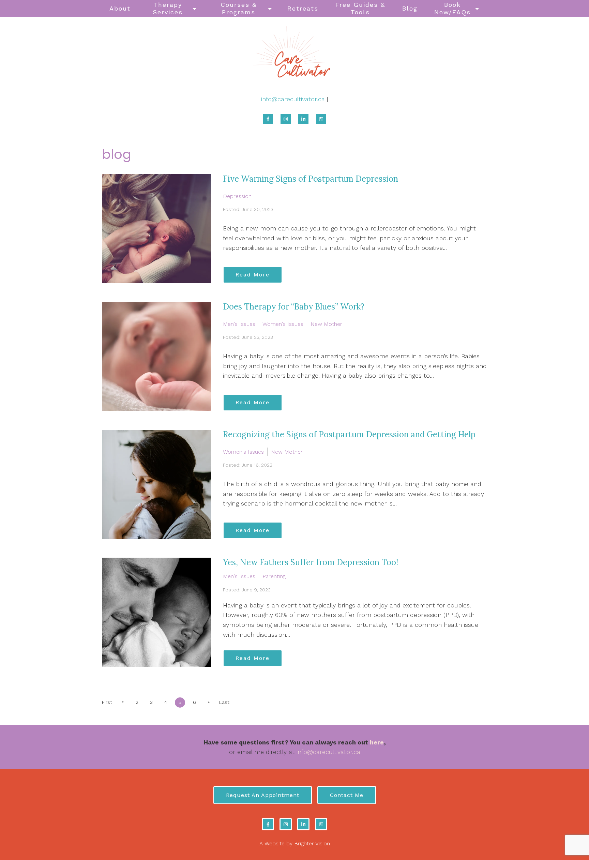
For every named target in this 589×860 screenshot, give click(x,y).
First (107, 702)
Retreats (302, 8)
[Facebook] (268, 119)
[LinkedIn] (303, 119)
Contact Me (346, 795)
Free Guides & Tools (360, 8)
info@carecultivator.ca (293, 99)
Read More (253, 274)
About (120, 8)
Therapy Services (168, 8)
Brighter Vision (312, 843)
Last (224, 702)
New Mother (326, 324)
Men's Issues (239, 324)
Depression (237, 196)
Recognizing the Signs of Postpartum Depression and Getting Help (349, 434)
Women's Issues (282, 324)
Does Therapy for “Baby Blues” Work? (293, 306)
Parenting (274, 576)
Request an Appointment (262, 795)
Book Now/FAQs (452, 8)
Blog (410, 8)
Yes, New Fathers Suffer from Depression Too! (310, 562)
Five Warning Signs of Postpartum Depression (310, 178)
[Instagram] (286, 119)
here (377, 742)
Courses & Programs (239, 8)
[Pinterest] (321, 119)
